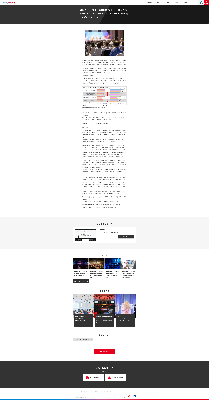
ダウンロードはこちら (123, 236)
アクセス (84, 394)
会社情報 (87, 394)
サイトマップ (75, 394)
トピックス (77, 391)
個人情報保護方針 (79, 394)
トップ (73, 391)
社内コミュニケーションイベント (83, 339)
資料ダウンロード (193, 4)
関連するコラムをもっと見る (79, 281)
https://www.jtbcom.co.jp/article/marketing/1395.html (93, 107)
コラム (194, 1)
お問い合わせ (106, 351)
